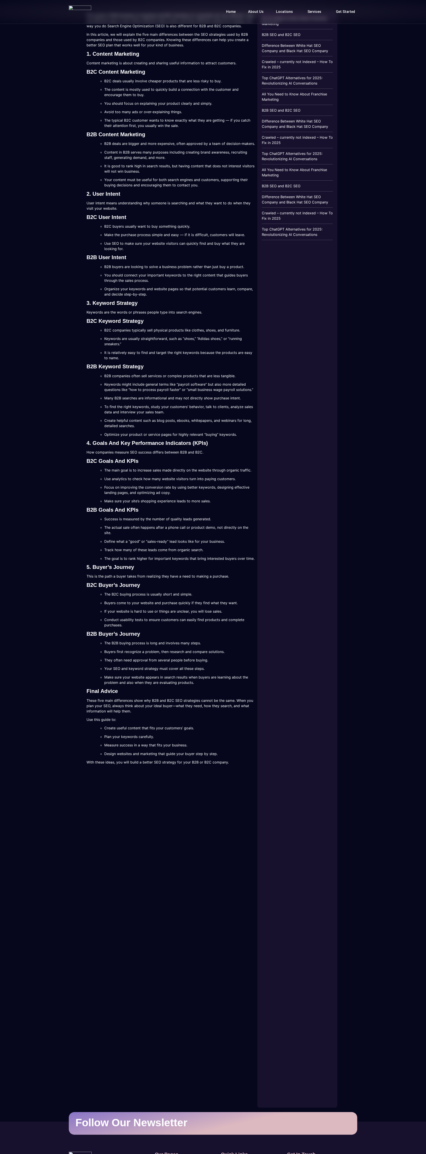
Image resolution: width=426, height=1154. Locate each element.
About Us (256, 12)
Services (314, 12)
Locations (284, 12)
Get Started (345, 12)
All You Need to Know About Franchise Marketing (294, 97)
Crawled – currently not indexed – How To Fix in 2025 (297, 64)
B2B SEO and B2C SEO (281, 34)
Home (231, 12)
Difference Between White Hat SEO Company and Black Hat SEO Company (295, 48)
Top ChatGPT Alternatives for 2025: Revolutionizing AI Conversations (292, 80)
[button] (285, 12)
